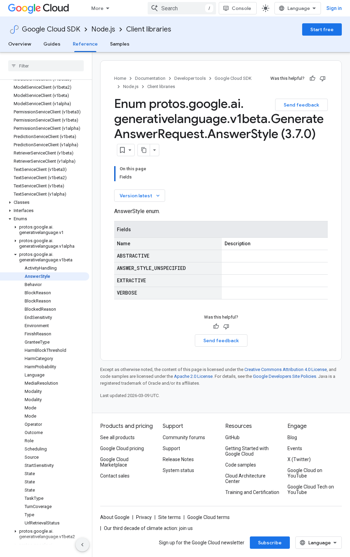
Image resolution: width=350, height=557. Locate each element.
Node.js (103, 29)
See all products (117, 437)
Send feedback (301, 105)
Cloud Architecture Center (245, 478)
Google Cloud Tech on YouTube (310, 489)
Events (294, 448)
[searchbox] (46, 65)
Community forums (184, 437)
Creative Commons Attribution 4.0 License (285, 369)
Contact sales (115, 476)
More (97, 8)
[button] (44, 202)
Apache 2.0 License (193, 376)
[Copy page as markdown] (144, 150)
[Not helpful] (323, 78)
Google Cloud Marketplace (114, 462)
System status (178, 470)
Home (120, 78)
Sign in (334, 8)
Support (171, 448)
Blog (292, 437)
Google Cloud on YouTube (304, 473)
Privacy (144, 517)
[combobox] (182, 8)
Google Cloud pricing (122, 448)
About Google (115, 517)
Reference (85, 44)
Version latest (140, 196)
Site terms (169, 517)
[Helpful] (312, 78)
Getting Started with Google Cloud (247, 451)
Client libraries (148, 29)
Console (241, 8)
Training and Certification (252, 492)
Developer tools (190, 78)
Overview (19, 44)
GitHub (232, 437)
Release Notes (178, 459)
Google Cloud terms (208, 517)
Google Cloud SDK (51, 29)
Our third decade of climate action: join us (148, 528)
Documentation (150, 78)
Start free (322, 29)
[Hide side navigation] (82, 545)
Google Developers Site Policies (284, 376)
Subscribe (270, 543)
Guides (51, 44)
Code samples (240, 465)
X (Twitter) (299, 459)
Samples (120, 44)
